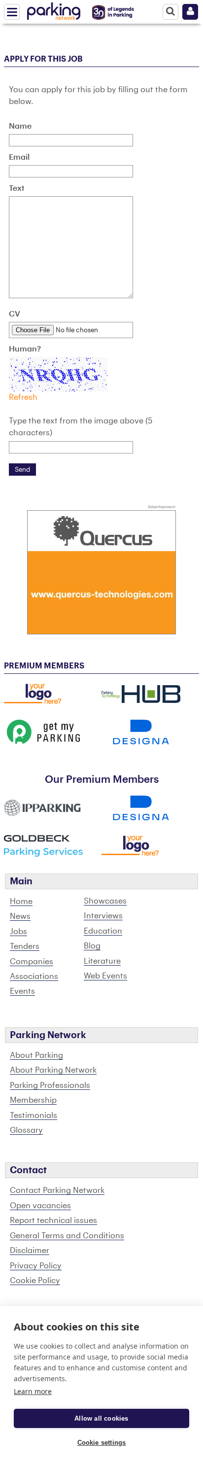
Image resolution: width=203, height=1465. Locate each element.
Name (20, 126)
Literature (102, 961)
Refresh (23, 397)
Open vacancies (40, 1206)
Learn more (33, 1391)
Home (21, 902)
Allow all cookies (101, 1418)
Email (19, 157)
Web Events (105, 976)
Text (17, 188)
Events (22, 991)
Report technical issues (53, 1220)
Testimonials (33, 1115)
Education (103, 931)
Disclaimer (29, 1251)
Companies (31, 962)
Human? (25, 349)
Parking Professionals (50, 1085)
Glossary (26, 1130)
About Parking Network (53, 1070)
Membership (33, 1100)
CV (14, 314)
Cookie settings (101, 1442)
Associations (34, 976)
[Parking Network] (53, 9)
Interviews (103, 916)
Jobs (18, 932)
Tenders (24, 946)
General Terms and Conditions (67, 1236)
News (20, 916)
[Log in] (190, 12)
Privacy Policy (36, 1266)
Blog (92, 946)
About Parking (36, 1055)
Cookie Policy (35, 1281)
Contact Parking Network (57, 1190)
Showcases (105, 901)
